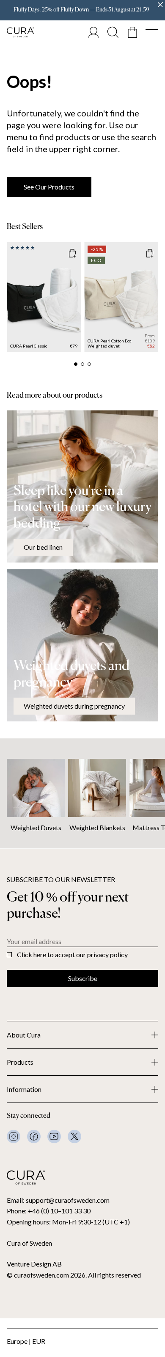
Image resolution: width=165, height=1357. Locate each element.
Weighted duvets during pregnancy (74, 706)
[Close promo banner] (160, 4)
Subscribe (82, 978)
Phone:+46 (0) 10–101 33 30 (49, 1211)
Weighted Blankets (97, 827)
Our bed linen (43, 547)
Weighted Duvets (36, 827)
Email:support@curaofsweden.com (58, 1200)
